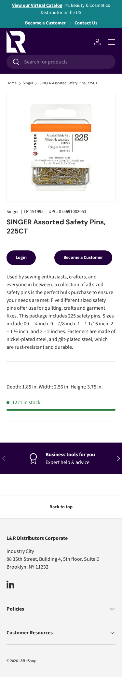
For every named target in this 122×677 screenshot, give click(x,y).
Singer (28, 83)
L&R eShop (27, 661)
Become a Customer (45, 23)
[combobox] (61, 62)
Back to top (61, 507)
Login (21, 257)
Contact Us (86, 23)
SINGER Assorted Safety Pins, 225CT (68, 83)
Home (12, 83)
